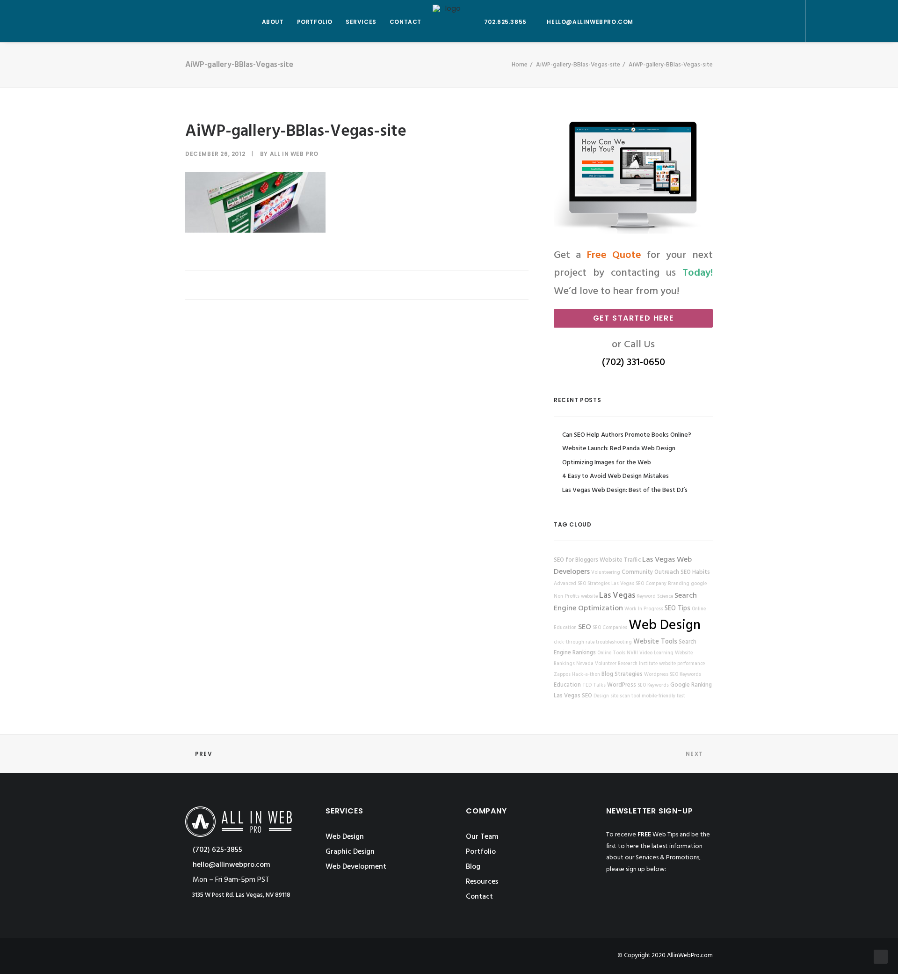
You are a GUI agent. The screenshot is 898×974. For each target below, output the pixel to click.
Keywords (690, 675)
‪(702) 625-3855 (216, 850)
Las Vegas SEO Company (638, 584)
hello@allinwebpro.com (590, 22)
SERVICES (361, 22)
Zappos (562, 675)
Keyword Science (655, 597)
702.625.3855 (505, 22)
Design (601, 696)
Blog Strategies (622, 674)
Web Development (356, 867)
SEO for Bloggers (576, 560)
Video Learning (656, 653)
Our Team (482, 837)
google (699, 584)
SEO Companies (610, 628)
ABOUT (273, 22)
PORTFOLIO (315, 22)
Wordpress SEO (661, 675)
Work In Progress (643, 609)
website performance (682, 664)
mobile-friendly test (663, 696)
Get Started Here (633, 318)
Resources (482, 882)
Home (520, 65)
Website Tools (655, 642)
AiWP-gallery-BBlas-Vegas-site (578, 65)
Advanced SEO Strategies (582, 584)
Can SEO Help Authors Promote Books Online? (626, 435)
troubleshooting (614, 642)
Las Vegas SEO (573, 696)
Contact (479, 897)
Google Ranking (691, 685)
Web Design (665, 626)
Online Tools (611, 653)
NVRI (632, 653)
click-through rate (574, 642)
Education (567, 685)
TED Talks (594, 685)
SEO (584, 627)
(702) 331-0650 (633, 362)
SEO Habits (695, 572)
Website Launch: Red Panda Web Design (618, 448)
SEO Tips (677, 608)
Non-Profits (566, 597)
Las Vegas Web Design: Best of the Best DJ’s (625, 490)
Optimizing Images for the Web (606, 462)
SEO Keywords (653, 685)
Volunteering (605, 573)
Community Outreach (650, 572)
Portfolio (481, 852)
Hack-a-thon (586, 675)
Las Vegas (617, 595)
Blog (473, 867)
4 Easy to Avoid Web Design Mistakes (615, 476)
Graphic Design (350, 852)
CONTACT (405, 22)
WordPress (621, 685)
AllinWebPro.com (690, 955)
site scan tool (625, 696)
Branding (678, 584)
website (589, 597)
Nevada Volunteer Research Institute (617, 664)
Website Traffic (620, 560)
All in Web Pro (294, 154)
